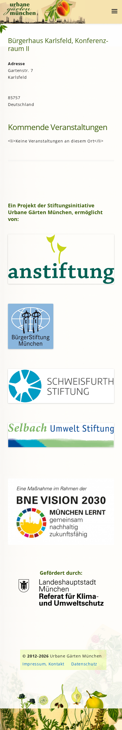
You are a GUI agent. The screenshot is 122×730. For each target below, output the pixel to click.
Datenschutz (84, 664)
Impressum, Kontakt (43, 664)
